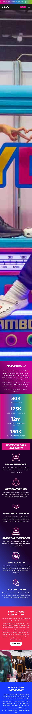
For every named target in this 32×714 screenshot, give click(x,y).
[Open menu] (29, 7)
